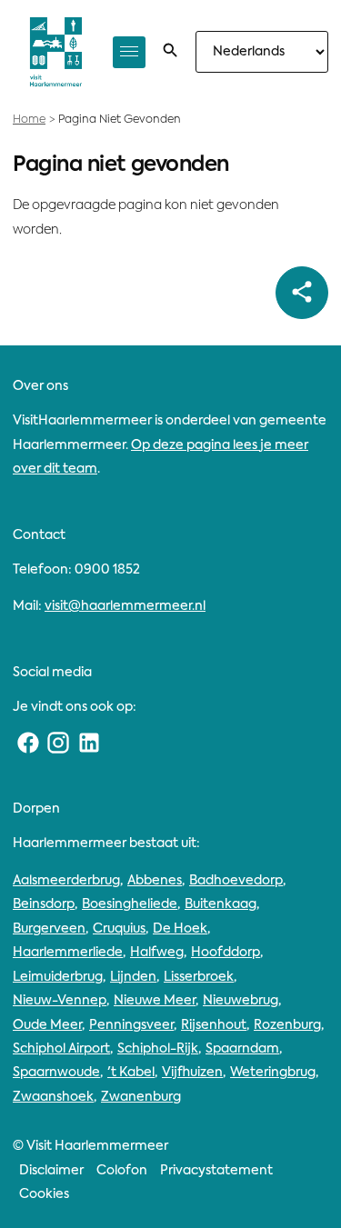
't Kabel (131, 1072)
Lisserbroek (199, 977)
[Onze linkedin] (89, 743)
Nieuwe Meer (155, 1000)
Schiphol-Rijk (157, 1049)
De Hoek (180, 929)
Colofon (121, 1170)
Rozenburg (287, 1025)
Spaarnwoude (56, 1072)
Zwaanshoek (53, 1097)
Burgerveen (49, 929)
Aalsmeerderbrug (66, 880)
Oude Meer (47, 1025)
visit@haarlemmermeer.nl (125, 606)
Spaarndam (242, 1049)
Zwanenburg (141, 1097)
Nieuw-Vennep (59, 1000)
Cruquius (119, 929)
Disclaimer (51, 1170)
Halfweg (157, 952)
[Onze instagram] (59, 743)
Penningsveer (131, 1025)
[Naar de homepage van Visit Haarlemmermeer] (56, 52)
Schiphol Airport (61, 1049)
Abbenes (154, 880)
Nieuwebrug (240, 1000)
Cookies (44, 1194)
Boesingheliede (129, 904)
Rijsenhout (213, 1025)
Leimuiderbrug (58, 977)
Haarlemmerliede (68, 952)
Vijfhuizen (192, 1072)
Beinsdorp (44, 904)
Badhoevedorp (236, 880)
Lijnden (133, 977)
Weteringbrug (273, 1072)
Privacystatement (216, 1170)
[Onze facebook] (28, 743)
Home (29, 120)
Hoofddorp (225, 952)
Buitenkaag (220, 904)
